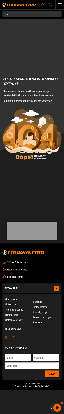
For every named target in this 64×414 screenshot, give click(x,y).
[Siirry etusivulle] (19, 5)
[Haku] (42, 5)
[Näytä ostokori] (51, 4)
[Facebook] (6, 337)
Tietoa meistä (40, 307)
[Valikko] (60, 5)
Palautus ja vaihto (14, 309)
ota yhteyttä (44, 66)
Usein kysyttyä (40, 312)
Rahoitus (37, 301)
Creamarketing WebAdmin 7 (37, 386)
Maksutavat (11, 304)
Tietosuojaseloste (14, 320)
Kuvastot (37, 322)
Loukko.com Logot (42, 317)
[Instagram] (13, 337)
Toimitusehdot (12, 314)
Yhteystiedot (11, 299)
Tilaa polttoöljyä (13, 328)
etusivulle (28, 66)
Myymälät (12, 288)
